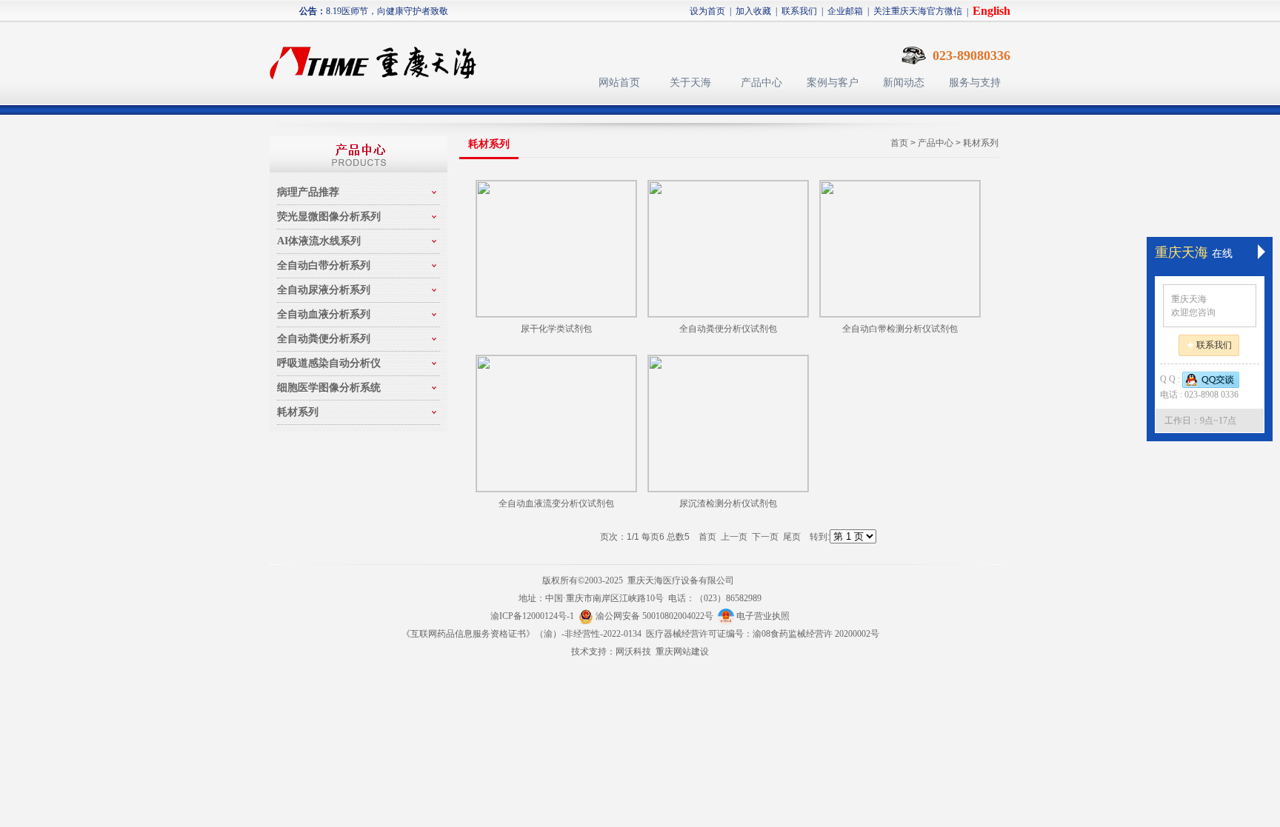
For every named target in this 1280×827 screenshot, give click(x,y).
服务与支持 (975, 82)
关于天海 (690, 82)
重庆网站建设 (682, 651)
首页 (899, 143)
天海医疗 (379, 56)
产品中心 (761, 82)
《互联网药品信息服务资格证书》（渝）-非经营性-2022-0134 (521, 634)
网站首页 (619, 82)
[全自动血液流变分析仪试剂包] (556, 423)
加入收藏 (753, 11)
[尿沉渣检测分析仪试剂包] (728, 423)
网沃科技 (633, 651)
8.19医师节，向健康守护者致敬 (387, 11)
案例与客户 (833, 82)
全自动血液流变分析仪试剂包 (556, 503)
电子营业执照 (762, 616)
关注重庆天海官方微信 (917, 11)
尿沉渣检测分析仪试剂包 (728, 503)
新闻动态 (903, 82)
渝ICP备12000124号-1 (532, 616)
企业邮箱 (845, 11)
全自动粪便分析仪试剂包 (728, 329)
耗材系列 (981, 143)
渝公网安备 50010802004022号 (655, 616)
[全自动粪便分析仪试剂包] (728, 249)
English (991, 10)
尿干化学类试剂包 (556, 329)
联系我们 (799, 11)
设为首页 (707, 11)
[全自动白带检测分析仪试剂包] (900, 249)
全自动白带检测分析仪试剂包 (900, 329)
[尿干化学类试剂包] (556, 249)
